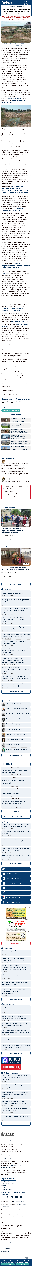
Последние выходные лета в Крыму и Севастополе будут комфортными (14, 685)
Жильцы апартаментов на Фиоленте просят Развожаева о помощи (15, 266)
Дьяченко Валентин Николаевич (17, 749)
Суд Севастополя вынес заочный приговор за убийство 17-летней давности (13, 619)
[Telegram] (12, 402)
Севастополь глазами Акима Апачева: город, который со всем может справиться (14, 1077)
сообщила (5, 273)
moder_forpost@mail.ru (12, 1155)
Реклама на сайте (6, 1141)
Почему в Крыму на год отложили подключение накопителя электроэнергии (13, 991)
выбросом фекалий (14, 98)
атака (26, 524)
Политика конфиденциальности (19, 1262)
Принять (22, 1264)
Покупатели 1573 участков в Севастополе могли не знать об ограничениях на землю (20, 420)
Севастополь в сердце (13, 883)
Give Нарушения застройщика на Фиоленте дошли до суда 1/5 (16, 401)
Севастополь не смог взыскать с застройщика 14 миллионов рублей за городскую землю (20, 448)
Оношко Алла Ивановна (14, 729)
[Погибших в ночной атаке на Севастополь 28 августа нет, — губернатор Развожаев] (16, 509)
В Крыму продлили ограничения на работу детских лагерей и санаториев (15, 568)
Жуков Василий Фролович (14, 744)
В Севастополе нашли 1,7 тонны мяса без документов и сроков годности (16, 635)
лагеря (26, 563)
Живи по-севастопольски (14, 897)
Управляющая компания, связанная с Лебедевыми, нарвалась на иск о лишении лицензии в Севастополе (15, 190)
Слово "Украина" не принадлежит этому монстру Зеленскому (14, 771)
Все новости (5, 1181)
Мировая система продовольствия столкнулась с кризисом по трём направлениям (14, 841)
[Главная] (7, 2)
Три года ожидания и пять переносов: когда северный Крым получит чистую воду (15, 1094)
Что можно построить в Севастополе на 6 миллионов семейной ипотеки (15, 593)
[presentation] (4, 539)
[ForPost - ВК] (12, 1197)
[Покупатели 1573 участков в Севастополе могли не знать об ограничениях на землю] (5, 418)
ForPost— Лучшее (19, 1201)
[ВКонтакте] (3, 402)
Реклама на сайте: (7, 1243)
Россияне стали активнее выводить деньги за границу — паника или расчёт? (15, 678)
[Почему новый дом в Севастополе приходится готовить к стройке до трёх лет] (5, 430)
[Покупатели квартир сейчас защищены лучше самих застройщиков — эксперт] (5, 435)
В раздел (16, 811)
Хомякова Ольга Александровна (16, 734)
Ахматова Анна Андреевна (14, 739)
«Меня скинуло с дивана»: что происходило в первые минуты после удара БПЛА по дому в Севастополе (15, 660)
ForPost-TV (4, 1185)
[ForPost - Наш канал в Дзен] (24, 1197)
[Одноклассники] (8, 402)
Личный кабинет (16, 817)
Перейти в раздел (16, 755)
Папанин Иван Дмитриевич (15, 724)
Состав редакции (6, 1189)
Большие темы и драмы (14, 893)
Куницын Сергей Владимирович (16, 708)
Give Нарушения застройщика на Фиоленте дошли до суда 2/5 (18, 401)
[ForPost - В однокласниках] (21, 1197)
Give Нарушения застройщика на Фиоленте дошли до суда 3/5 (19, 401)
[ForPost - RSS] (7, 1197)
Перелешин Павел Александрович (17, 714)
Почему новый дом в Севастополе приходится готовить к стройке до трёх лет (20, 431)
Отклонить (8, 1264)
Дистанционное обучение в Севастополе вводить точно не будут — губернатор (15, 669)
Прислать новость (16, 584)
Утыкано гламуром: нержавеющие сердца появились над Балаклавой (15, 792)
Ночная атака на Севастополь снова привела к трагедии (14, 642)
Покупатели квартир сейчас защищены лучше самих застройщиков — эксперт (19, 436)
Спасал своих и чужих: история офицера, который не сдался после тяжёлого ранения (15, 601)
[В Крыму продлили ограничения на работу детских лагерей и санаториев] (16, 548)
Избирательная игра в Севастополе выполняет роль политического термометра (13, 803)
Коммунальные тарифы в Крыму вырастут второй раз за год (13, 628)
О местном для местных (14, 878)
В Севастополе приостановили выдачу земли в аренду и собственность (20, 425)
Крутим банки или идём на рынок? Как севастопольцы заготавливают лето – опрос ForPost (15, 610)
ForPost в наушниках (14, 902)
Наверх (27, 1258)
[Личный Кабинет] (25, 2)
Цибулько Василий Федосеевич (16, 719)
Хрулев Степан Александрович (16, 703)
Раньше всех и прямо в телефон (17, 888)
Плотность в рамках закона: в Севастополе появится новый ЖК (20, 442)
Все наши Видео (11, 874)
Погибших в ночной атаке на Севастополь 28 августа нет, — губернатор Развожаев (12, 530)
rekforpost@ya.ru (6, 1251)
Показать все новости (15, 692)
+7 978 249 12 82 (6, 1158)
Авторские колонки (7, 1183)
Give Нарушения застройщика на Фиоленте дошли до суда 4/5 (20, 401)
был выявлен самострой (19, 321)
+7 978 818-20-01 (6, 1248)
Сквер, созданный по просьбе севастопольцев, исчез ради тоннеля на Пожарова (15, 1009)
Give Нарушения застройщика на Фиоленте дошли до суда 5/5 (22, 401)
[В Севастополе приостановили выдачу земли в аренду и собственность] (5, 424)
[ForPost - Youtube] (16, 1197)
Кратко (3, 1187)
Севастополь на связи (11, 869)
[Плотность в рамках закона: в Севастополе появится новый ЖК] (5, 441)
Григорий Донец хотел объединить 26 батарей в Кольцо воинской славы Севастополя (15, 651)
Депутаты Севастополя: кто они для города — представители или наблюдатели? (13, 782)
